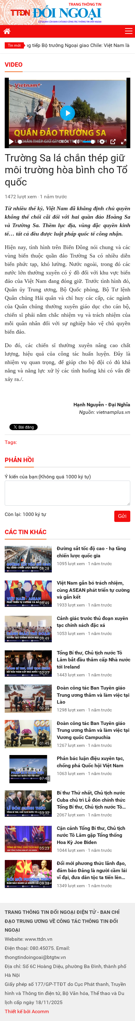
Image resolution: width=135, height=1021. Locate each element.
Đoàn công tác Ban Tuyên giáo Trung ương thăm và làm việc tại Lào (93, 695)
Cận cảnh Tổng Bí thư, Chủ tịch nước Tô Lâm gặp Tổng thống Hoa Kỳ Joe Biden (91, 835)
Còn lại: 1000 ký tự (25, 514)
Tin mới (14, 45)
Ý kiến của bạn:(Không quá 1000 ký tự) (48, 477)
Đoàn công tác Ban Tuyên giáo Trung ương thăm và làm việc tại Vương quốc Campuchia (93, 730)
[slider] (37, 142)
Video (14, 64)
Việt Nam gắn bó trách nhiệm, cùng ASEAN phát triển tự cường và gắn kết (93, 590)
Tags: (11, 442)
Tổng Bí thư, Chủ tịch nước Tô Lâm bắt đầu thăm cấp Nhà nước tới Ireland (93, 660)
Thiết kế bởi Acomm (27, 1011)
